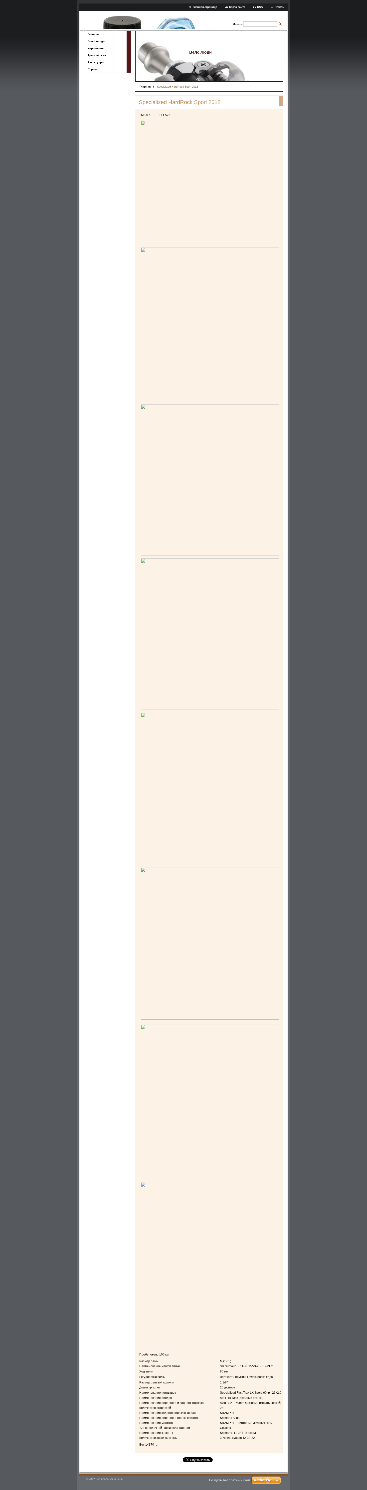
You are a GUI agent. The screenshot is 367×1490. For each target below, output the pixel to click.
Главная (145, 86)
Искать (237, 24)
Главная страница (205, 6)
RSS (260, 6)
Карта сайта (237, 6)
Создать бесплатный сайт (229, 1480)
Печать (279, 6)
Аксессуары (96, 62)
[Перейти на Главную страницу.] (149, 21)
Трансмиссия (97, 55)
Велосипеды (96, 41)
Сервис (93, 69)
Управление (96, 48)
